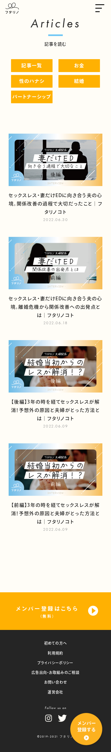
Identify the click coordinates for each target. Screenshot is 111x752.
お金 (79, 65)
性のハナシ (32, 81)
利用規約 (55, 653)
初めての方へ (55, 643)
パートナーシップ (31, 96)
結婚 (79, 81)
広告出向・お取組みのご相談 (55, 672)
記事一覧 (31, 65)
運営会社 (55, 692)
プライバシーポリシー (55, 663)
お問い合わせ (55, 682)
